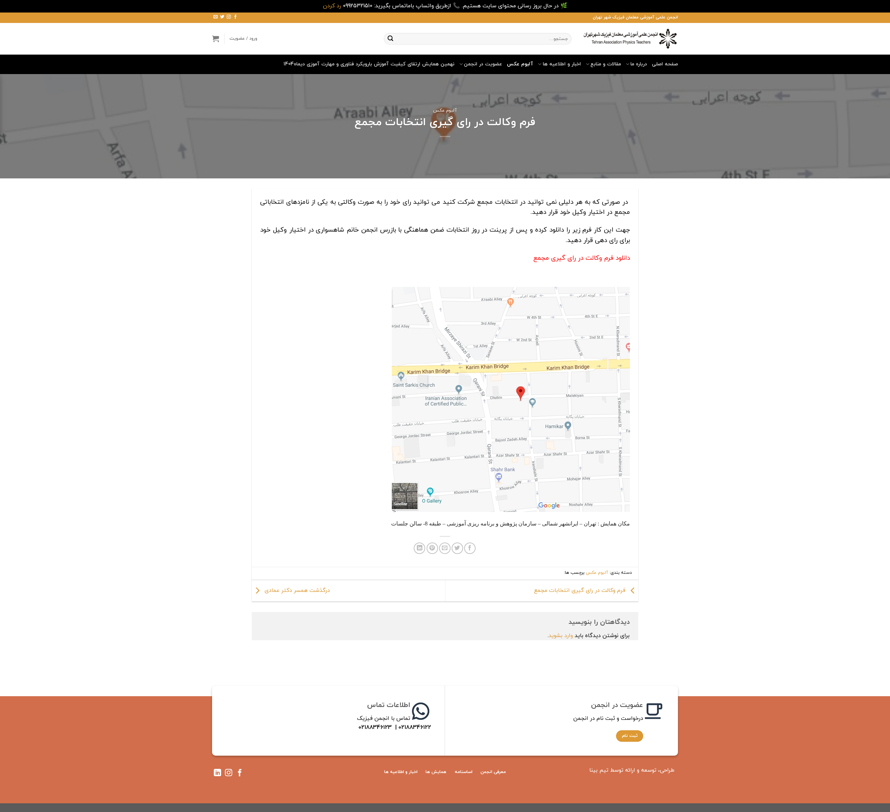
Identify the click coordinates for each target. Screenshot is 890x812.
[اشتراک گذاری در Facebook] (470, 548)
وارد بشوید (561, 636)
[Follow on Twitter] (222, 17)
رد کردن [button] (332, 6)
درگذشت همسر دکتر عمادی (296, 590)
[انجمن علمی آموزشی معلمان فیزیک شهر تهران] (630, 38)
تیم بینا (598, 770)
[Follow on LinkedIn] (217, 774)
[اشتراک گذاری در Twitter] (457, 548)
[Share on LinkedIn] (419, 548)
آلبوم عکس (520, 64)
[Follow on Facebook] (235, 17)
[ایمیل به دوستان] (445, 548)
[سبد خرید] (215, 38)
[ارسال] (390, 39)
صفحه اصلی (665, 64)
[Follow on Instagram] (229, 17)
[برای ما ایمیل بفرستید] (215, 17)
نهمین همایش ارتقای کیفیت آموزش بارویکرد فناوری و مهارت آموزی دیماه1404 (369, 64)
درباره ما (638, 64)
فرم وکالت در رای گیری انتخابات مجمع (580, 590)
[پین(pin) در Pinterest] (432, 548)
